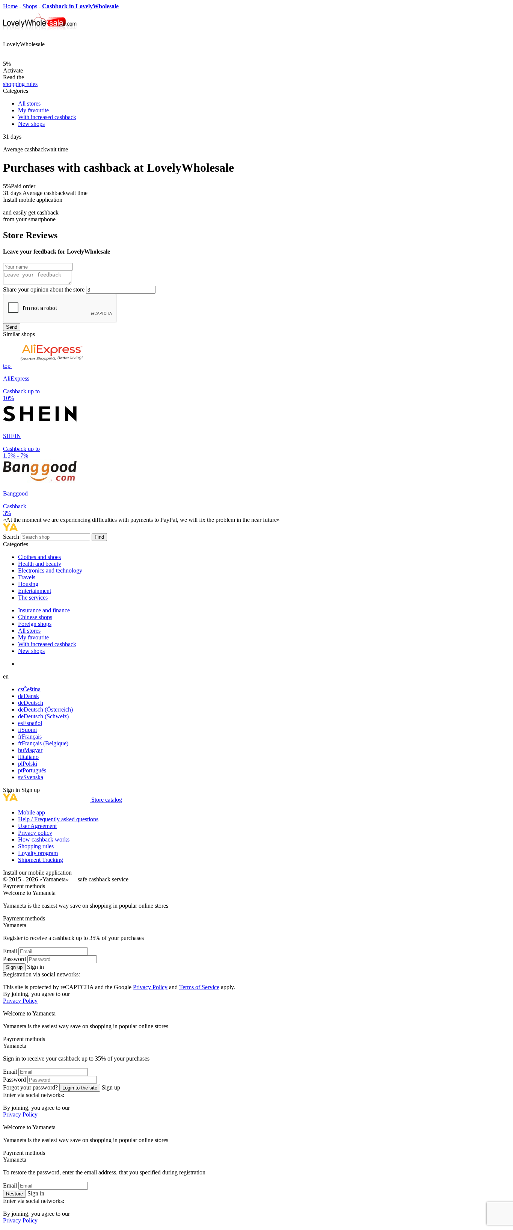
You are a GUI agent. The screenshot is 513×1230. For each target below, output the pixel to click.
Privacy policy (35, 833)
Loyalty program (38, 853)
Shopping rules (36, 846)
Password (14, 959)
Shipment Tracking (40, 860)
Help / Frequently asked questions (58, 819)
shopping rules (20, 84)
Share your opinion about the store (43, 289)
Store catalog (106, 799)
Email (10, 951)
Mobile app (31, 812)
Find (99, 537)
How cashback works (43, 839)
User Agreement (37, 826)
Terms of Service (199, 987)
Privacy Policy (150, 987)
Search (12, 536)
